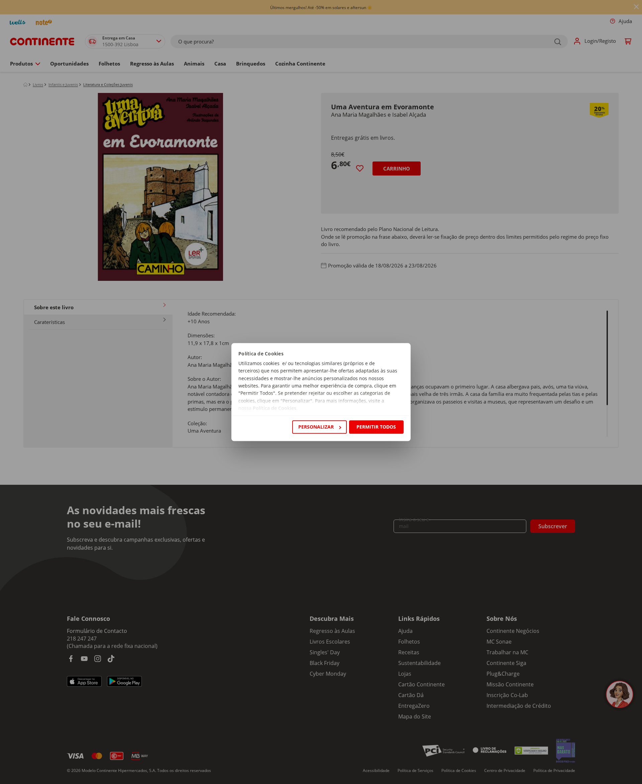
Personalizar (316, 427)
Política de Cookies (274, 408)
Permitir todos (376, 427)
